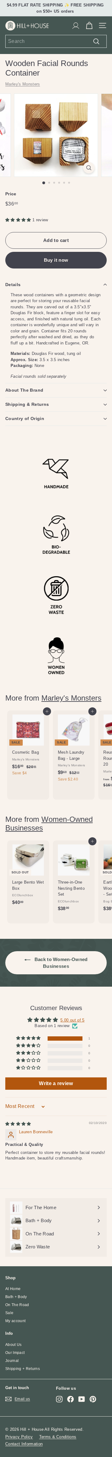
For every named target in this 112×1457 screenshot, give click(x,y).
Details (13, 284)
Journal (12, 1361)
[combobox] (56, 41)
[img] (18, 1124)
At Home (13, 1289)
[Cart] (89, 25)
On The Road (17, 1305)
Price (10, 193)
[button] (18, 220)
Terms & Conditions (58, 1436)
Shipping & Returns (27, 404)
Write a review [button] (56, 1083)
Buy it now (56, 260)
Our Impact (15, 1353)
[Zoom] (89, 167)
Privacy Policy (19, 1436)
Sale (9, 1313)
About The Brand (24, 390)
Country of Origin (24, 418)
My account (15, 1321)
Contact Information (24, 1444)
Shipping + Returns (22, 1369)
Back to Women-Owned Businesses (60, 963)
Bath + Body (16, 1297)
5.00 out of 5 (72, 1020)
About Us (13, 1345)
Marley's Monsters (22, 84)
